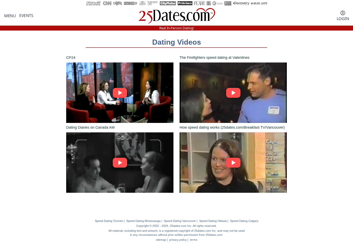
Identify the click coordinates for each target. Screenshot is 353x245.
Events (26, 15)
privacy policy (178, 239)
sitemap (161, 239)
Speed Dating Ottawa (213, 220)
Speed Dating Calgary (244, 220)
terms (193, 239)
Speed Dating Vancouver (180, 220)
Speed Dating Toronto (109, 220)
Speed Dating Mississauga (143, 220)
